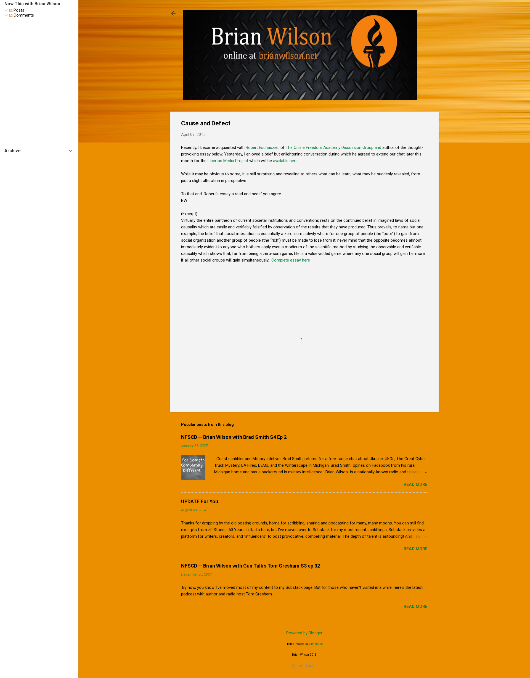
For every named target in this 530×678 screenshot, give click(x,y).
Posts (18, 10)
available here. (285, 160)
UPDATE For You (199, 501)
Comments (23, 15)
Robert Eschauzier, (262, 147)
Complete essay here (290, 260)
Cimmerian (316, 644)
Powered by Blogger (304, 632)
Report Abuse (304, 665)
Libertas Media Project (228, 160)
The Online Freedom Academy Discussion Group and (333, 147)
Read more (416, 484)
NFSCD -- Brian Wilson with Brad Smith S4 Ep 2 (234, 437)
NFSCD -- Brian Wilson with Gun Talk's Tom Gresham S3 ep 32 (250, 566)
